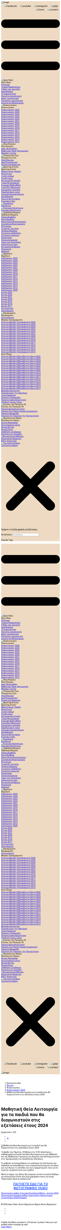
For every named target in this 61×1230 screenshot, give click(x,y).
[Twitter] (8, 1139)
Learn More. (6, 1227)
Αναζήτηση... (7, 534)
